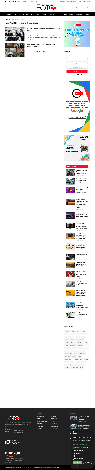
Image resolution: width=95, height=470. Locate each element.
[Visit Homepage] (38, 7)
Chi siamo (20, 1)
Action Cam (67, 331)
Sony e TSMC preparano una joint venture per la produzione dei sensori (82, 305)
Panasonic (78, 361)
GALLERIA (71, 14)
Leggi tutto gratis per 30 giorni (40, 1)
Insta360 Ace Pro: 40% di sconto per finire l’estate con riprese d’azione (81, 274)
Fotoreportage (80, 345)
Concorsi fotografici (69, 336)
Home (6, 19)
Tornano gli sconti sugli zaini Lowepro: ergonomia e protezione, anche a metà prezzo (82, 191)
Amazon (73, 331)
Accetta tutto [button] (77, 462)
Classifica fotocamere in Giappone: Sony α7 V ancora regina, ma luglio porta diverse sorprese (82, 215)
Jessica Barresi (31, 48)
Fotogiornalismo (82, 336)
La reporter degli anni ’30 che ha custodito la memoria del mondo (81, 171)
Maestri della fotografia (70, 356)
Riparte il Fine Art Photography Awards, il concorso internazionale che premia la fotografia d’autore (82, 203)
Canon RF (74, 334)
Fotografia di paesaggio (70, 342)
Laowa (71, 350)
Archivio (79, 331)
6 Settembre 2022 (40, 48)
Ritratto (66, 364)
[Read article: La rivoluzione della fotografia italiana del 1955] (70, 315)
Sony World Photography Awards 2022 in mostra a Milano (42, 45)
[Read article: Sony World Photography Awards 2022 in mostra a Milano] (14, 50)
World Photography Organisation (18, 19)
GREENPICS (79, 14)
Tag (9, 19)
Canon (84, 331)
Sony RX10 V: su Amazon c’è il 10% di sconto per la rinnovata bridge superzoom (82, 236)
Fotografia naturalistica (70, 345)
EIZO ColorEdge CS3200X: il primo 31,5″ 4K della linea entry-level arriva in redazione (82, 226)
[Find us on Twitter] (9, 1)
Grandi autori (80, 348)
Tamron (81, 367)
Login (75, 1)
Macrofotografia (81, 353)
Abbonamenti (87, 1)
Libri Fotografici (68, 353)
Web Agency (56, 467)
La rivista (86, 14)
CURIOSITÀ (39, 14)
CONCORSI (59, 14)
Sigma (71, 364)
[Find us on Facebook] (5, 1)
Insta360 (87, 348)
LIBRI (65, 14)
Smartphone (77, 364)
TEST (15, 14)
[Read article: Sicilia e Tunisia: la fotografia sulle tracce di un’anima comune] (70, 284)
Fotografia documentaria (82, 342)
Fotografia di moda (80, 339)
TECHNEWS (9, 14)
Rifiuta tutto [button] (87, 462)
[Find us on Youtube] (15, 1)
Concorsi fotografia (82, 334)
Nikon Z (86, 359)
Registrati (80, 1)
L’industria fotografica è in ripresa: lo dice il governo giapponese (82, 180)
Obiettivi (67, 361)
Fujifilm (86, 345)
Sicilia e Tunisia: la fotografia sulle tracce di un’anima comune (81, 283)
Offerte (72, 361)
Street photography (74, 367)
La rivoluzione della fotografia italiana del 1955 (81, 314)
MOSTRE (52, 14)
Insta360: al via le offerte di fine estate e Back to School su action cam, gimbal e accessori (81, 294)
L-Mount (66, 350)
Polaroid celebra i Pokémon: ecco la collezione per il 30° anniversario (81, 246)
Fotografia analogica (69, 339)
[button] (82, 444)
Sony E (66, 367)
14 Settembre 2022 (42, 32)
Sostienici (20, 424)
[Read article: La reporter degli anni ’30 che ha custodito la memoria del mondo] (70, 172)
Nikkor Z (76, 359)
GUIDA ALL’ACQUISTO (24, 14)
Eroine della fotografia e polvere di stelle (82, 255)
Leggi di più (83, 441)
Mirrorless (79, 356)
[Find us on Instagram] (7, 1)
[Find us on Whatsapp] (13, 1)
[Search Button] (88, 7)
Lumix (75, 353)
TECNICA (33, 14)
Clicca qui (19, 432)
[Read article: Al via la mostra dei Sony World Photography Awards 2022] (14, 34)
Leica (76, 350)
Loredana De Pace (32, 32)
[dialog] (82, 449)
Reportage (84, 361)
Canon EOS (67, 334)
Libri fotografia (82, 350)
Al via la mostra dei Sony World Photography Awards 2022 (43, 29)
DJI (76, 336)
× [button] (91, 430)
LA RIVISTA (54, 428)
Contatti (24, 1)
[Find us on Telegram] (11, 1)
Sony (83, 364)
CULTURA (45, 14)
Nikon (81, 359)
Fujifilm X (67, 348)
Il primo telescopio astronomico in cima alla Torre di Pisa (81, 264)
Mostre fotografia (68, 359)
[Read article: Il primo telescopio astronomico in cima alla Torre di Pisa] (70, 265)
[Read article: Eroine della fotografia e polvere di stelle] (70, 257)
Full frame (73, 348)
